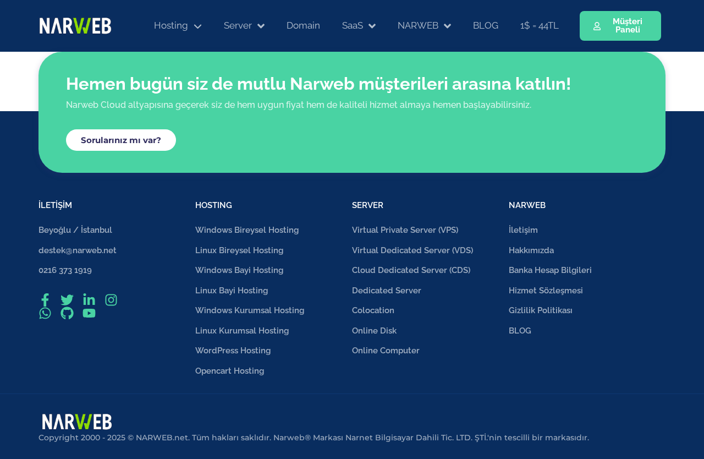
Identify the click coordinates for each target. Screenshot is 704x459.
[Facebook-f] (45, 300)
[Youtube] (89, 313)
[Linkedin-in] (89, 300)
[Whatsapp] (45, 313)
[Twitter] (67, 300)
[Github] (67, 313)
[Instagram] (111, 300)
